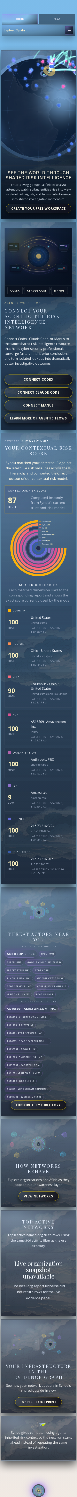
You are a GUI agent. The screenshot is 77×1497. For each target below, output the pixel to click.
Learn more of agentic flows (38, 418)
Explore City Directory (38, 1105)
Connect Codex (38, 379)
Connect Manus (38, 405)
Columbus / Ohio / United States (45, 686)
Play (57, 19)
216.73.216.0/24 (42, 826)
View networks (38, 1196)
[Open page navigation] (69, 30)
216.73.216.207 (42, 859)
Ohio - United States (46, 650)
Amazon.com (40, 792)
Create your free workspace (38, 208)
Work (20, 19)
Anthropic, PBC (42, 759)
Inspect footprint (38, 1402)
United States (41, 617)
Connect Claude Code (38, 392)
